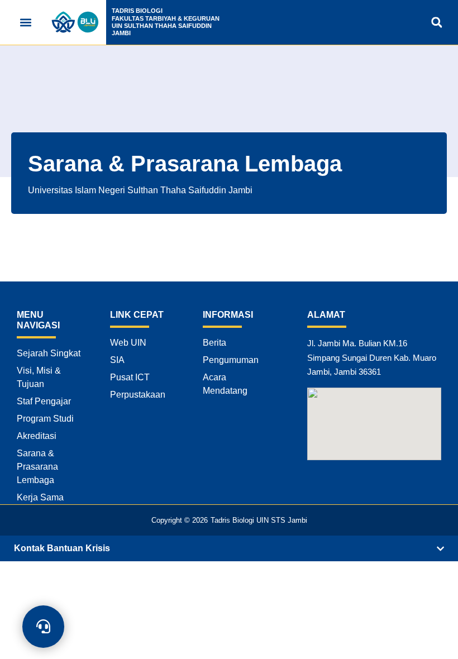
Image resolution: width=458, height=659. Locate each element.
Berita (214, 342)
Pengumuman (231, 360)
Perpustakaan (137, 394)
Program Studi (45, 418)
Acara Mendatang (225, 384)
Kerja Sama (40, 497)
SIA (117, 360)
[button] (25, 22)
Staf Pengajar (44, 401)
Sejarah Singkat (48, 353)
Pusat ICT (130, 377)
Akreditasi (36, 436)
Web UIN (128, 342)
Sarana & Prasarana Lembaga (37, 466)
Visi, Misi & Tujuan (39, 377)
